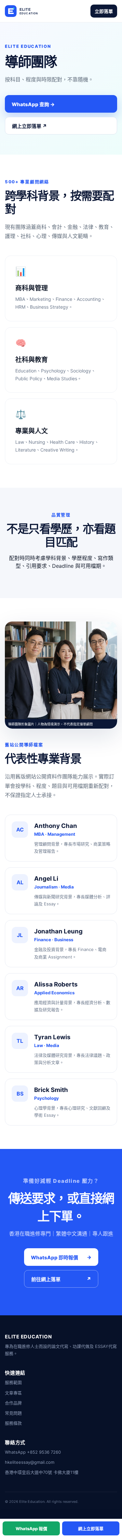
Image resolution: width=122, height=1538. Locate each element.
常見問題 (13, 1413)
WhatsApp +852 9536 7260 (33, 1452)
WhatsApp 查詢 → (33, 104)
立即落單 (104, 11)
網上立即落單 (90, 1528)
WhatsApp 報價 (31, 1528)
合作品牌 (13, 1402)
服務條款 (13, 1423)
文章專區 (13, 1392)
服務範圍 (13, 1382)
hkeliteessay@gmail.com (29, 1462)
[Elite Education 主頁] (30, 11)
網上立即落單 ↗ (29, 126)
